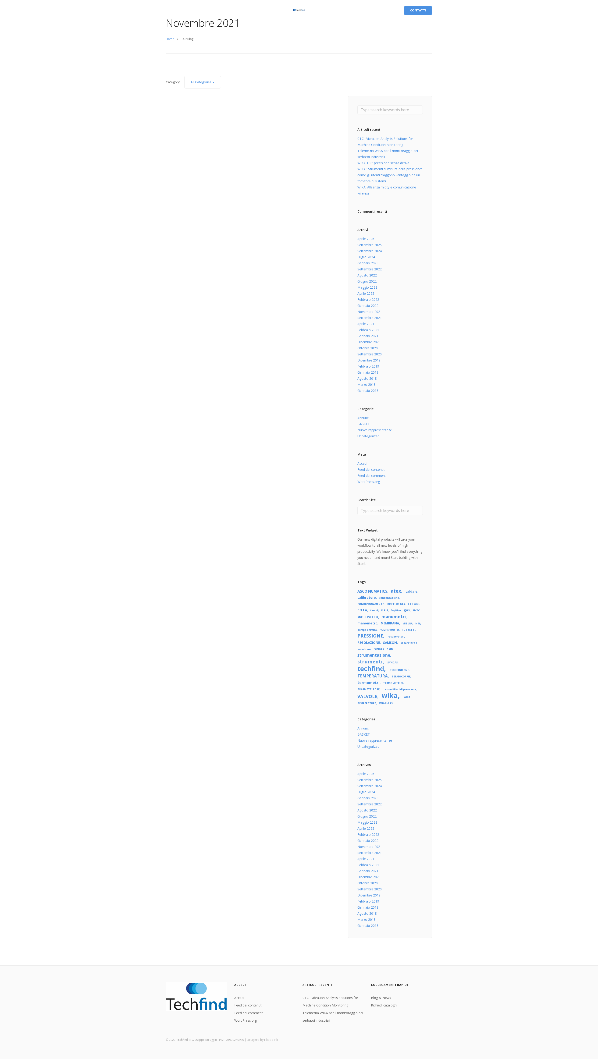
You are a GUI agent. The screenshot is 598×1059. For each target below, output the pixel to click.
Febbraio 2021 (368, 330)
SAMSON (390, 642)
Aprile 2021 (365, 324)
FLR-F (384, 610)
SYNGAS (392, 662)
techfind (370, 668)
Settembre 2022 (369, 269)
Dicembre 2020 (369, 342)
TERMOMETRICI (393, 683)
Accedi (362, 463)
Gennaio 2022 (367, 305)
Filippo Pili (271, 1040)
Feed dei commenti (372, 475)
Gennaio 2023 (367, 263)
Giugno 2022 (367, 281)
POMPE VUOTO (389, 629)
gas (407, 610)
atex (396, 591)
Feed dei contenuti (371, 469)
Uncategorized (368, 436)
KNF (360, 617)
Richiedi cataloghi (204, 10)
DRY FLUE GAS (396, 604)
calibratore (366, 597)
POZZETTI (408, 629)
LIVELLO (371, 617)
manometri (393, 616)
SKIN (390, 649)
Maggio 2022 (367, 287)
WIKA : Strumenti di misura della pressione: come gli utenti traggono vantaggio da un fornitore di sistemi (389, 175)
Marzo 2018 (366, 384)
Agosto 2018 (367, 378)
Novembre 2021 (369, 311)
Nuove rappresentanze (374, 430)
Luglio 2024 (366, 257)
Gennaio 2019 (367, 372)
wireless (386, 703)
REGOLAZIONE (368, 642)
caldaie (411, 591)
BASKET (363, 424)
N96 (417, 623)
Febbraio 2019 (368, 366)
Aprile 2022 (365, 293)
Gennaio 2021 (367, 336)
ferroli (374, 610)
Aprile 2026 (365, 239)
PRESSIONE (370, 636)
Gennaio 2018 (367, 390)
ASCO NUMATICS (372, 591)
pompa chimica (367, 629)
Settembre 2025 (369, 245)
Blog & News (176, 10)
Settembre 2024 (369, 251)
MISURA (407, 623)
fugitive (396, 610)
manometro (367, 623)
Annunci (363, 418)
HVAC (416, 610)
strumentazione (373, 655)
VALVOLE (367, 696)
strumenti (370, 661)
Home (170, 39)
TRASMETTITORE (368, 689)
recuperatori (396, 636)
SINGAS (379, 649)
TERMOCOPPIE (401, 676)
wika (389, 695)
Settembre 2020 (369, 354)
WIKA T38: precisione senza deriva (383, 163)
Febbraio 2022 (368, 299)
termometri (368, 682)
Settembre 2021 (369, 317)
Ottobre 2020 (367, 348)
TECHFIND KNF (399, 670)
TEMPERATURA (372, 676)
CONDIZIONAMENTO (370, 604)
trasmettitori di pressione (399, 689)
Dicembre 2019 (369, 360)
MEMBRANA (390, 623)
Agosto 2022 (367, 275)
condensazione (389, 597)
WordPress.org (368, 481)
